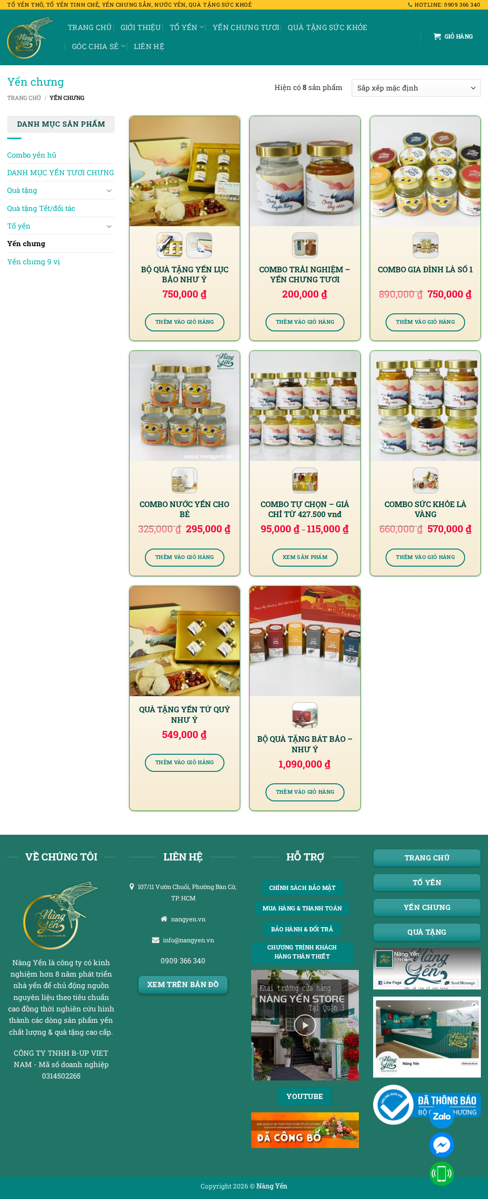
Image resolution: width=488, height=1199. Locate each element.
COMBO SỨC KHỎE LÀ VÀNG (426, 509)
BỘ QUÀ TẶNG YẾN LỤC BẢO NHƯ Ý (184, 274)
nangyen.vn (188, 919)
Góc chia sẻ (95, 46)
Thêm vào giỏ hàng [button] (184, 322)
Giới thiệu (141, 27)
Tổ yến (184, 27)
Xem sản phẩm (305, 557)
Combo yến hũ (31, 155)
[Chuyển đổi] (109, 190)
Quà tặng (22, 190)
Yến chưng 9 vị (33, 261)
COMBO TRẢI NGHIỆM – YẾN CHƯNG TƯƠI (304, 274)
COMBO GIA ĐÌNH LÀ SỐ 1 (425, 269)
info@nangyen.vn (188, 940)
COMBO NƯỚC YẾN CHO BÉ (184, 509)
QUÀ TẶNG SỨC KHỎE (327, 27)
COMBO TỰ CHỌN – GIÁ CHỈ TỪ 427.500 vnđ (305, 509)
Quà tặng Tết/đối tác (41, 208)
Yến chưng (26, 243)
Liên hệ (149, 46)
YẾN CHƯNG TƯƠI (246, 27)
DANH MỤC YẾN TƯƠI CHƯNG (60, 172)
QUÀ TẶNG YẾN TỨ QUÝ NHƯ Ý (184, 714)
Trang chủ (90, 27)
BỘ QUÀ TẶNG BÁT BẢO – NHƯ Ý (305, 744)
